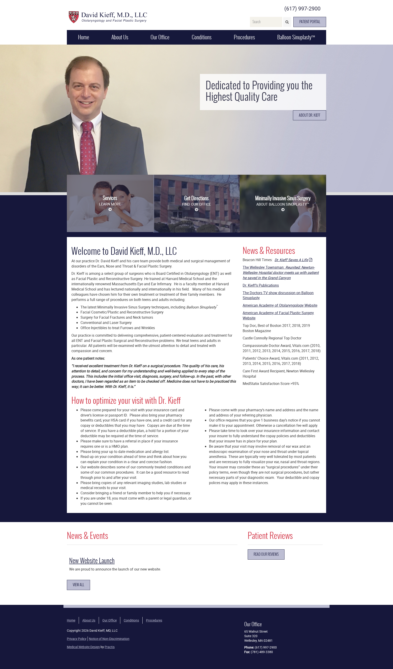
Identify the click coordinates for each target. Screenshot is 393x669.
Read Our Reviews (266, 554)
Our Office (160, 37)
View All (78, 584)
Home (83, 37)
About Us (119, 37)
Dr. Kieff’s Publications (261, 285)
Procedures (244, 37)
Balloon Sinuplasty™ (296, 37)
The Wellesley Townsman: (281, 272)
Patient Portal (309, 21)
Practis (110, 647)
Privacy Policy (76, 638)
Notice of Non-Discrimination (109, 638)
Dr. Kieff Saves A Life (291, 259)
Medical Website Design (83, 647)
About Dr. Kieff (309, 115)
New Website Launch (92, 560)
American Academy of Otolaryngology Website (280, 305)
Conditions (202, 37)
